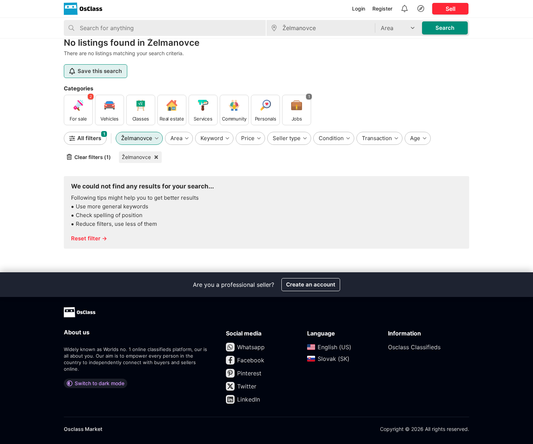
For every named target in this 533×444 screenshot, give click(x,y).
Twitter (246, 386)
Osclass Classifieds (414, 347)
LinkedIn (248, 399)
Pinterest (249, 373)
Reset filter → (89, 238)
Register (382, 8)
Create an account (310, 284)
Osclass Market (83, 429)
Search (444, 27)
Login (358, 8)
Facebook (250, 360)
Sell (450, 8)
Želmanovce (136, 157)
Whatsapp (251, 347)
